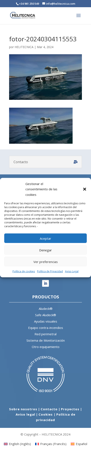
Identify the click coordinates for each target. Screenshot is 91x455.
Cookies (46, 414)
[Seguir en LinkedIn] (45, 283)
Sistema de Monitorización (45, 340)
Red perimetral (45, 334)
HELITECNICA (24, 47)
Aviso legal (25, 414)
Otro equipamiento (45, 347)
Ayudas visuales (45, 321)
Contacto (49, 409)
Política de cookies (23, 271)
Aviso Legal (72, 271)
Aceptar (45, 238)
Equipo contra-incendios (45, 328)
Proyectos (70, 409)
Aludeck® (45, 308)
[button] (85, 189)
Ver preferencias (45, 261)
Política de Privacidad (50, 271)
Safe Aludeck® (45, 315)
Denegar (45, 250)
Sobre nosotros (23, 409)
